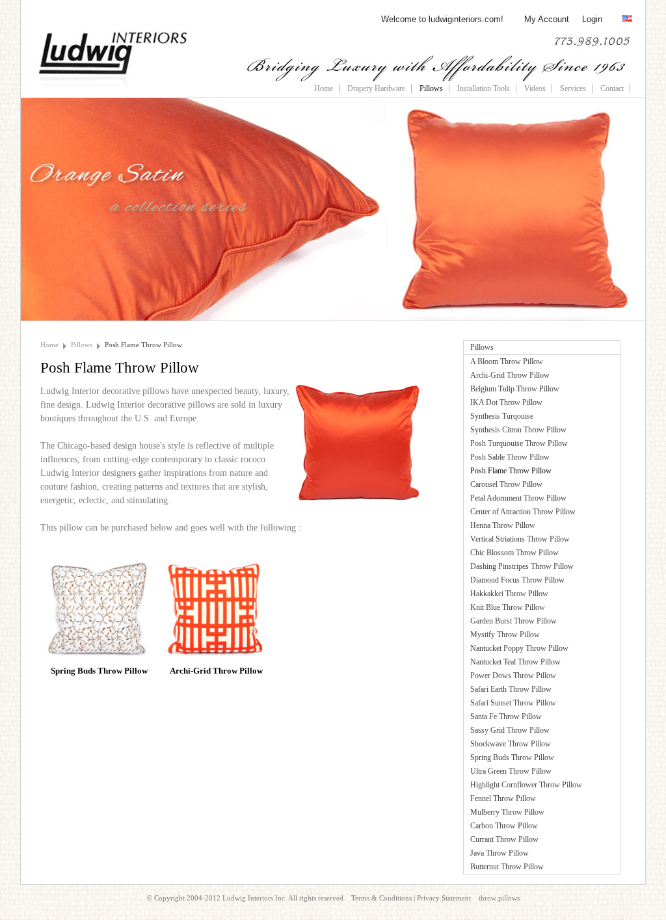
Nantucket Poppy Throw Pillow (519, 648)
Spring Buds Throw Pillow (512, 757)
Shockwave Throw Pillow (510, 743)
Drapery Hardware (376, 88)
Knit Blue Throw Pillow (507, 607)
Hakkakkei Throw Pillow (509, 593)
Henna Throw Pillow (502, 525)
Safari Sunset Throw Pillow (513, 702)
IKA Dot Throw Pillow (506, 402)
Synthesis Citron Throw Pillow (518, 429)
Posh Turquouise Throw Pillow (519, 443)
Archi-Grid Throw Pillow (510, 375)
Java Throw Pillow (499, 853)
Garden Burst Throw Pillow (513, 620)
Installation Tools (483, 88)
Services (573, 88)
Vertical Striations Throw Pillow (520, 539)
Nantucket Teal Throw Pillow (515, 661)
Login (592, 19)
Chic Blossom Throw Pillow (514, 552)
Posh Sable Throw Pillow (510, 457)
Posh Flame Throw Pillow (143, 344)
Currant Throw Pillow (504, 839)
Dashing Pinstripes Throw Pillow (522, 566)
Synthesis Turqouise (501, 416)
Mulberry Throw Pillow (507, 812)
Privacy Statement (444, 898)
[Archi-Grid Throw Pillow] (216, 568)
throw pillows (499, 898)
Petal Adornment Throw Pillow (518, 498)
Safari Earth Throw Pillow (511, 689)
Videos (535, 88)
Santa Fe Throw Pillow (506, 716)
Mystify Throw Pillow (505, 634)
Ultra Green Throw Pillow (511, 771)
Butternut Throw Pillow (507, 866)
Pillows (431, 88)
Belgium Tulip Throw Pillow (514, 388)
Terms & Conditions (381, 898)
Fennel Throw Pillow (503, 798)
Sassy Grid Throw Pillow (510, 730)
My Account (546, 19)
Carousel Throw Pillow (506, 484)
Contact (612, 88)
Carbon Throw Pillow (504, 825)
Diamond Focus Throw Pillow (517, 580)
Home (323, 88)
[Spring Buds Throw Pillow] (99, 568)
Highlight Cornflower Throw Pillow (526, 784)
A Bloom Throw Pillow (506, 361)
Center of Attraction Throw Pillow (523, 511)
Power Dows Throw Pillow (513, 675)
